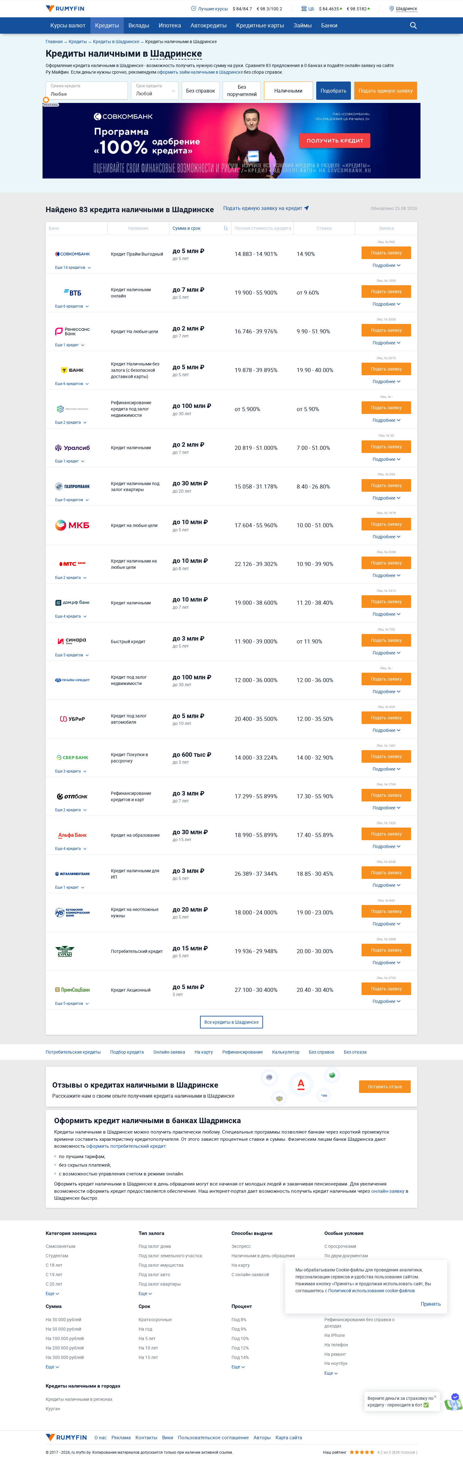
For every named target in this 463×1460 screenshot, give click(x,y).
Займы (303, 25)
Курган (53, 1409)
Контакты (146, 1437)
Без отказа (355, 1052)
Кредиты (107, 25)
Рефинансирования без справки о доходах (359, 1322)
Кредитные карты (260, 25)
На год (145, 1329)
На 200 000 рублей (65, 1348)
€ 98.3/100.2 (269, 9)
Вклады (139, 25)
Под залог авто (154, 1274)
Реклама (121, 1437)
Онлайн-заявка (169, 1052)
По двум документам (346, 1256)
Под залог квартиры (160, 1284)
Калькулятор (286, 1052)
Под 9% (239, 1329)
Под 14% (240, 1357)
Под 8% (239, 1319)
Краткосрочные (155, 1319)
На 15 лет (148, 1357)
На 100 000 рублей (65, 1338)
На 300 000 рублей (65, 1357)
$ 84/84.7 (242, 9)
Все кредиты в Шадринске (231, 1022)
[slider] (46, 100)
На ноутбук (336, 1363)
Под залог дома (155, 1246)
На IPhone (334, 1335)
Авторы (262, 1437)
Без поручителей (242, 90)
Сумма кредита (65, 85)
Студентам (57, 1256)
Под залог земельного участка (170, 1256)
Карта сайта (289, 1437)
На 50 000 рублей (63, 1329)
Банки (329, 25)
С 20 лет (54, 1284)
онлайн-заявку (387, 1191)
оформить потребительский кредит (126, 1146)
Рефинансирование (242, 1052)
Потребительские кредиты (73, 1052)
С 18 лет (54, 1265)
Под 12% (240, 1348)
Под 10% (240, 1338)
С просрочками (340, 1246)
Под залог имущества (161, 1265)
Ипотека (170, 25)
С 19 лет (54, 1274)
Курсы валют (68, 25)
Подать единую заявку (386, 90)
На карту (204, 1052)
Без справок (200, 90)
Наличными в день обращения (263, 1256)
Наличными (288, 90)
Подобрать (333, 90)
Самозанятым (60, 1246)
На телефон (336, 1345)
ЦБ (311, 9)
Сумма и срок (187, 228)
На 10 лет (148, 1348)
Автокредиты (209, 25)
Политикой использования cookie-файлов (371, 1290)
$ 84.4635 (329, 9)
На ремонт (335, 1354)
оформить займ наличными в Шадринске (200, 72)
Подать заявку (386, 253)
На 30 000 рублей (63, 1319)
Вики (167, 1437)
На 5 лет (147, 1338)
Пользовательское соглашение (213, 1437)
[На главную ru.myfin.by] (66, 1437)
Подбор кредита (127, 1052)
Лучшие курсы (213, 9)
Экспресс (241, 1246)
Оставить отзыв (385, 1086)
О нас (100, 1437)
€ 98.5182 (357, 9)
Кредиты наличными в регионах (79, 1399)
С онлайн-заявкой (250, 1274)
